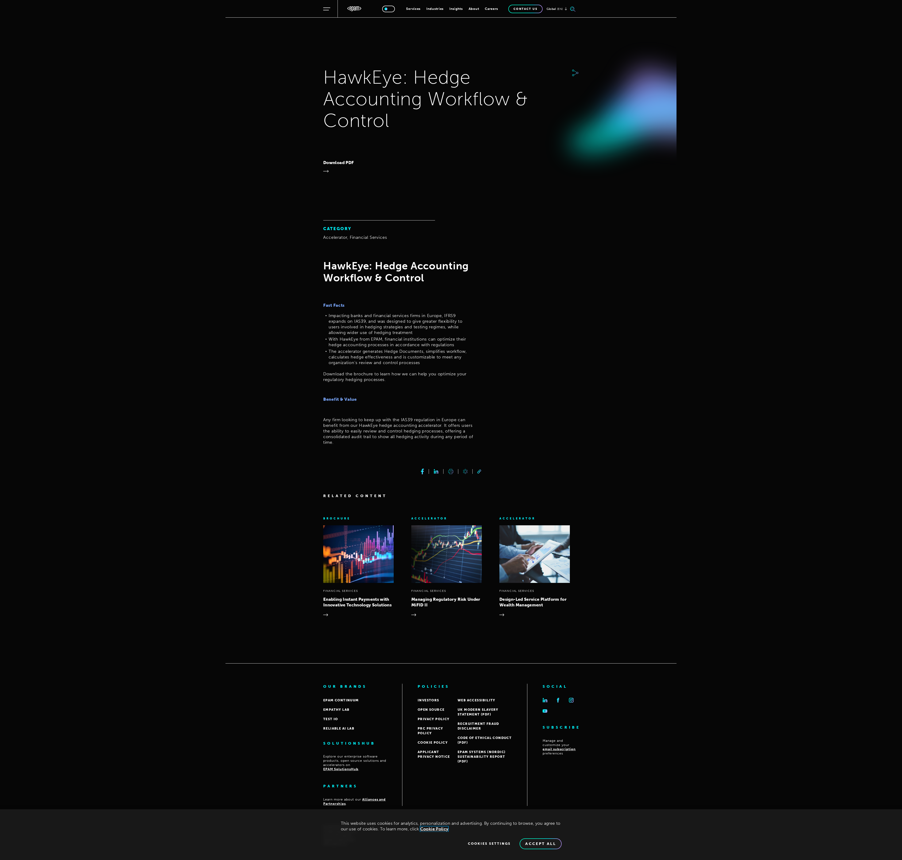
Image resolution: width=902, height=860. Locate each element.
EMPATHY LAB (336, 710)
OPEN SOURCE (431, 710)
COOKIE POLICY (433, 743)
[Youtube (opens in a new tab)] (545, 711)
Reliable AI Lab (338, 728)
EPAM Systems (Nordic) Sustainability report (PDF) (481, 756)
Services (413, 9)
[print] (450, 471)
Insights (456, 9)
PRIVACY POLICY (434, 719)
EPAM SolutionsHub (340, 769)
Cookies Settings (489, 844)
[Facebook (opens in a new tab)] (558, 700)
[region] (451, 834)
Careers (491, 9)
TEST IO (330, 719)
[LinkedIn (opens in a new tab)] (545, 700)
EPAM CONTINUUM (341, 700)
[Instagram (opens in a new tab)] (571, 700)
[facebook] (422, 471)
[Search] (573, 9)
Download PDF (338, 162)
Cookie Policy (434, 829)
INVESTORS (428, 700)
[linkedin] (436, 471)
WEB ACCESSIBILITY (476, 700)
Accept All (540, 843)
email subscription (559, 749)
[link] (479, 471)
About (474, 9)
